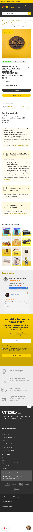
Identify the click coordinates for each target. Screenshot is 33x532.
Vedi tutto (4, 468)
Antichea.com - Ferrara (17, 278)
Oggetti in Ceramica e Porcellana (11, 463)
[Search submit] (29, 13)
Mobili (3, 458)
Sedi (3, 432)
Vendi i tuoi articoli (7, 447)
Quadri (3, 460)
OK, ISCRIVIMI (16, 355)
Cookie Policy (5, 440)
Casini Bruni (14, 294)
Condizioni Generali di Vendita (10, 435)
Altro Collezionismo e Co (15, 106)
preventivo (22, 176)
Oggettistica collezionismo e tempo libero (17, 108)
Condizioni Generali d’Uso (9, 437)
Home (4, 21)
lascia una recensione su (17, 288)
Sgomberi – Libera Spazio (8, 450)
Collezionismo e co (17, 23)
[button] (29, 7)
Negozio (9, 21)
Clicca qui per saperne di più (18, 213)
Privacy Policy (6, 346)
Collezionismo (5, 465)
